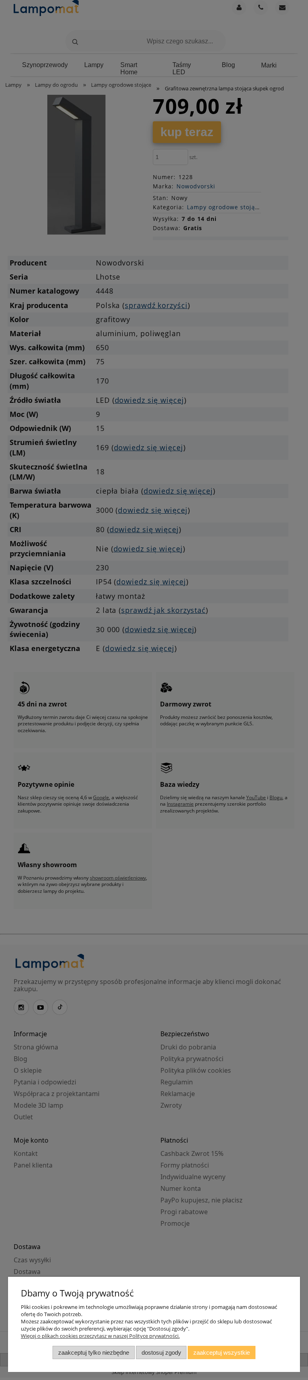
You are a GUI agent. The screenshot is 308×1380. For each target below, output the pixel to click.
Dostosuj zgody (161, 1352)
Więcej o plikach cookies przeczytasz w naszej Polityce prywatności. (100, 1335)
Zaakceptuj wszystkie (221, 1352)
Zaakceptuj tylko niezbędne (93, 1352)
